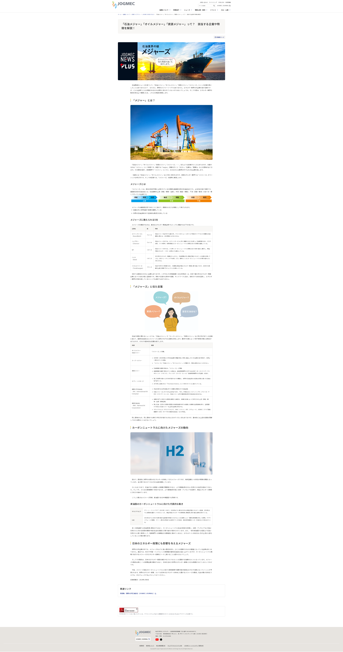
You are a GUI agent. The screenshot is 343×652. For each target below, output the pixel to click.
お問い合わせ (204, 2)
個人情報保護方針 (160, 645)
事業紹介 (176, 10)
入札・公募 (224, 10)
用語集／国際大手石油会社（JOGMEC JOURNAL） (138, 593)
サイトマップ (213, 2)
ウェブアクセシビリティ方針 (175, 645)
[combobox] (207, 5)
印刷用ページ (220, 37)
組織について (164, 10)
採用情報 (228, 2)
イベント (213, 10)
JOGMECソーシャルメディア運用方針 (194, 645)
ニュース (187, 10)
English (221, 2)
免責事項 (141, 645)
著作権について (150, 645)
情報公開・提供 (200, 10)
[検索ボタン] (214, 5)
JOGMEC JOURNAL (224, 5)
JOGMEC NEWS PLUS (148, 14)
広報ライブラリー (136, 14)
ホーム (119, 14)
